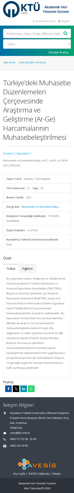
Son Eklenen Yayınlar (32, 62)
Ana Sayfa (9, 62)
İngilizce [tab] (27, 268)
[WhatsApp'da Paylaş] (31, 388)
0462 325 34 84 (19, 445)
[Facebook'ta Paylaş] (8, 388)
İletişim (56, 473)
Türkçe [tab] (10, 268)
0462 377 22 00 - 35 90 (23, 439)
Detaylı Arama (58, 52)
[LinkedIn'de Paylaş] (23, 388)
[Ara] (65, 33)
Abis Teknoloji (32, 488)
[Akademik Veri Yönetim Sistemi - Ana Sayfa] (22, 9)
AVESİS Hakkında (38, 473)
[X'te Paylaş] (16, 388)
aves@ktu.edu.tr (20, 433)
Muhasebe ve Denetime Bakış (40, 207)
